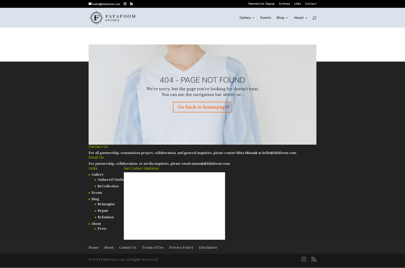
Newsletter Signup (261, 4)
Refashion (106, 217)
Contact (310, 4)
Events (266, 18)
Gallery (245, 18)
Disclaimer (208, 247)
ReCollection (108, 186)
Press (102, 228)
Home (94, 247)
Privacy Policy (181, 247)
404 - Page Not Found (202, 80)
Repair (103, 211)
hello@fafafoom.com (279, 153)
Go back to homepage (202, 107)
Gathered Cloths (111, 180)
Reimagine (106, 204)
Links (297, 4)
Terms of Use (153, 247)
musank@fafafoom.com (210, 164)
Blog (280, 18)
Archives (284, 4)
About (299, 18)
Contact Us (127, 247)
